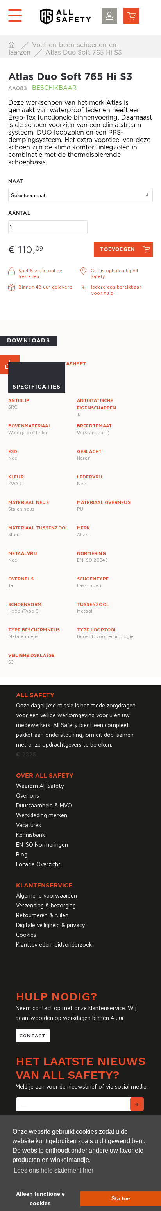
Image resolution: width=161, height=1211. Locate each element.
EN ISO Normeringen (42, 844)
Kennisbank (30, 834)
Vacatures (28, 825)
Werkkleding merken (41, 815)
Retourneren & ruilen (42, 915)
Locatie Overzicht (38, 864)
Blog (21, 854)
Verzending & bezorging (46, 905)
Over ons (27, 795)
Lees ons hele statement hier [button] (53, 1170)
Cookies (26, 934)
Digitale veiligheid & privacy (50, 925)
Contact (33, 1035)
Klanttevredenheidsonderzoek (54, 944)
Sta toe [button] (120, 1198)
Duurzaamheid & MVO (44, 805)
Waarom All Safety (40, 785)
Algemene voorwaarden (46, 895)
